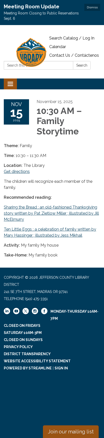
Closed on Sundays (23, 340)
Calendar (57, 46)
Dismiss (92, 7)
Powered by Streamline (28, 368)
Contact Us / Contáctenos (74, 55)
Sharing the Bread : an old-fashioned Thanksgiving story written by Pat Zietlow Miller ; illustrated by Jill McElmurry (51, 213)
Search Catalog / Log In (71, 38)
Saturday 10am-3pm (23, 333)
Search (81, 65)
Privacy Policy (18, 347)
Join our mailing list (71, 432)
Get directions (17, 171)
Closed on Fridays (22, 326)
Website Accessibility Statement (37, 361)
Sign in (61, 368)
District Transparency (27, 354)
